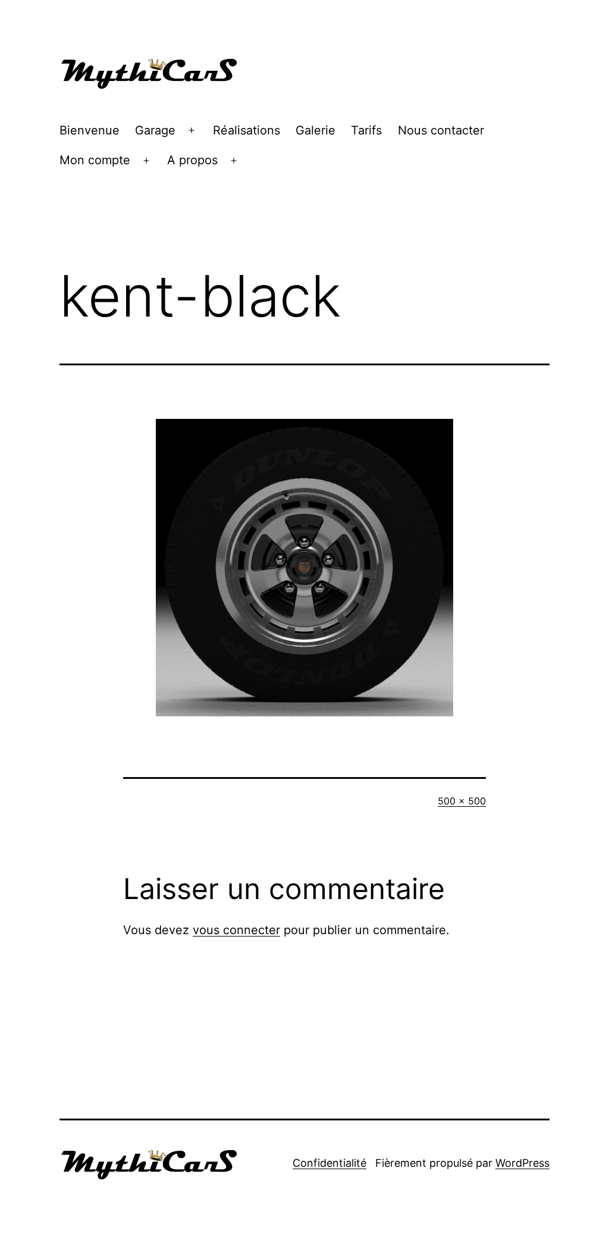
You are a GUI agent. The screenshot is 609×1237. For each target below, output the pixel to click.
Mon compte (94, 160)
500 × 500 (462, 801)
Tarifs (366, 130)
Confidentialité (329, 1163)
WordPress (522, 1163)
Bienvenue (89, 130)
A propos (192, 160)
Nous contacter (441, 130)
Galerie (315, 130)
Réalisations (246, 130)
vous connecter (236, 930)
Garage (155, 130)
